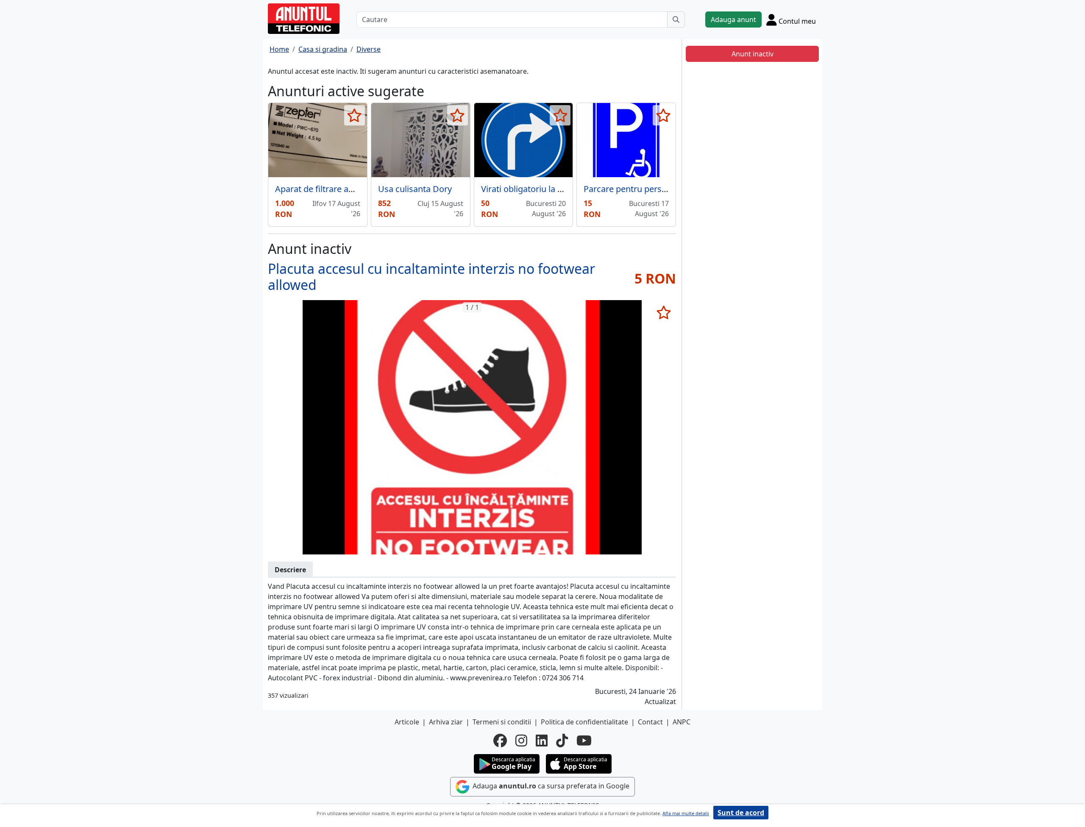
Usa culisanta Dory (415, 189)
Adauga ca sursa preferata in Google (550, 786)
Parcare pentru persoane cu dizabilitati (659, 189)
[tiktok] (562, 740)
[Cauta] (676, 19)
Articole (407, 722)
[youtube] (584, 740)
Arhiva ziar (446, 722)
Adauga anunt (733, 19)
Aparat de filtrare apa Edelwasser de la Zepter (364, 189)
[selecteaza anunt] (354, 115)
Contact (650, 722)
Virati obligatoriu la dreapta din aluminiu (560, 189)
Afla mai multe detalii (685, 813)
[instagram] (521, 740)
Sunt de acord (741, 812)
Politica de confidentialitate (584, 722)
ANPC (681, 722)
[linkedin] (542, 740)
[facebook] (500, 740)
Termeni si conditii (502, 722)
